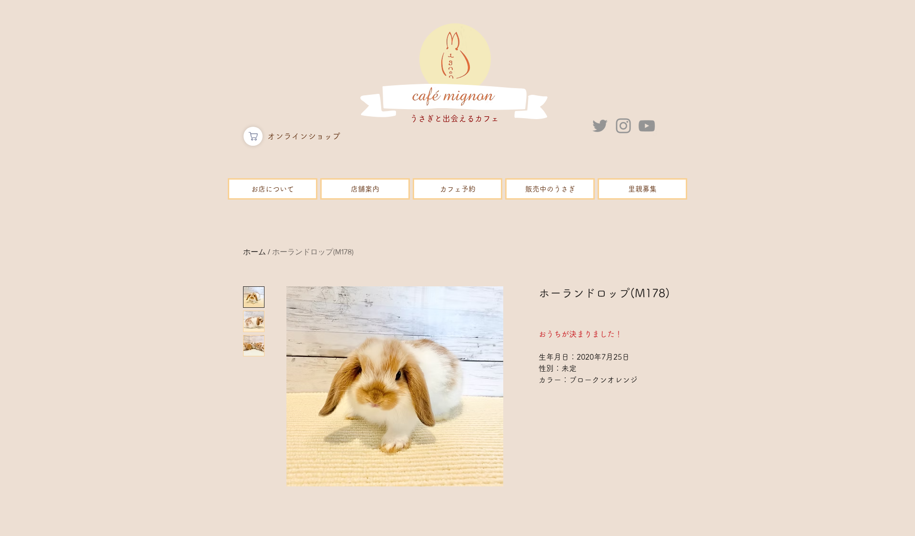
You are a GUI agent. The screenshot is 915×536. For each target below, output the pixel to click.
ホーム (254, 252)
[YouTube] (647, 126)
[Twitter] (600, 126)
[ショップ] (253, 136)
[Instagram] (623, 126)
